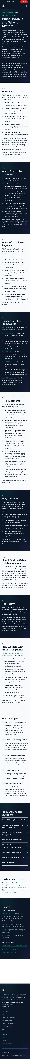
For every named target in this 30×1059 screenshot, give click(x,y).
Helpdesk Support (7, 1020)
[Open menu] (26, 6)
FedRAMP (9, 351)
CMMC (8, 362)
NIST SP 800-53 (7, 140)
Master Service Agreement (18, 1055)
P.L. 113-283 (16, 200)
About (3, 1037)
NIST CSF (5, 935)
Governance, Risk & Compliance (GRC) (14, 946)
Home (3, 12)
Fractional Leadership (7, 1026)
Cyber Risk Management (10, 949)
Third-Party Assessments (10, 952)
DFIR (3, 1029)
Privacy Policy (5, 1055)
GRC (3, 1014)
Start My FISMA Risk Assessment (15, 966)
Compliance (10, 12)
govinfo (4, 43)
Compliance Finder (7, 1043)
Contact (4, 1040)
